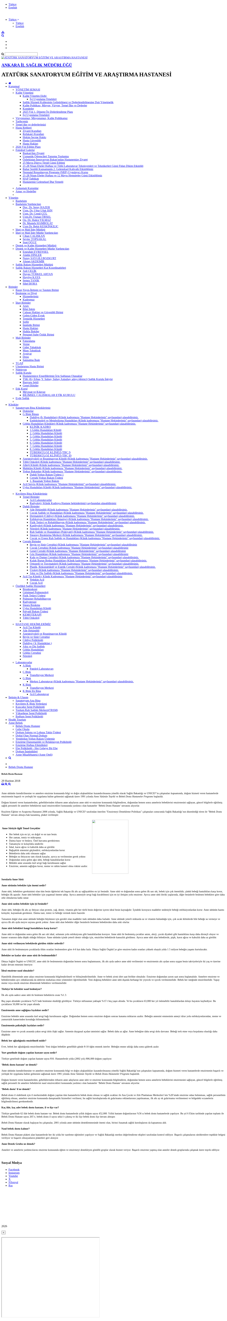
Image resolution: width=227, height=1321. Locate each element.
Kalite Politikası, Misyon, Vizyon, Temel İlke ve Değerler (55, 105)
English (13, 7)
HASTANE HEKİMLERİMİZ (33, 624)
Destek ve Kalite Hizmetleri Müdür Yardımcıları (42, 248)
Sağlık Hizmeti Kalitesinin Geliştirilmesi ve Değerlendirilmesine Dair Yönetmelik (68, 102)
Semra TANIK (31, 280)
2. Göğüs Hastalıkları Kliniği (46, 433)
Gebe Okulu (22, 729)
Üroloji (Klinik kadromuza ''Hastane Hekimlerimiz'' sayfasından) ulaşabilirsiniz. (74, 570)
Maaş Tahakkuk (32, 350)
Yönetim (13, 197)
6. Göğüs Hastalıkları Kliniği (46, 442)
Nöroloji (27, 655)
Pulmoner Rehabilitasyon (37, 598)
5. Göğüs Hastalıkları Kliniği (46, 439)
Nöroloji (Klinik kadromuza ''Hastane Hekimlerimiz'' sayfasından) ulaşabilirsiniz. (75, 528)
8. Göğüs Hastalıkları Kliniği (46, 449)
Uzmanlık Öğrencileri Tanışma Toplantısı (46, 156)
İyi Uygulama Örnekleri (43, 99)
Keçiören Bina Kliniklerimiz (31, 493)
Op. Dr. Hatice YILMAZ (37, 220)
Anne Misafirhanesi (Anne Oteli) (34, 754)
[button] (14, 19)
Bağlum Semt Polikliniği (29, 716)
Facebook (14, 1169)
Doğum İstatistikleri (27, 751)
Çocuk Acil (36, 582)
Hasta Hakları (30, 143)
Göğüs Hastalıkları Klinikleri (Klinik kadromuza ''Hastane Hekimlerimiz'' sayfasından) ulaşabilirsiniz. (79, 423)
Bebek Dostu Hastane (28, 726)
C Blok (27, 671)
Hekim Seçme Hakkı (34, 137)
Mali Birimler (23, 337)
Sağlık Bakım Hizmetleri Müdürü (34, 264)
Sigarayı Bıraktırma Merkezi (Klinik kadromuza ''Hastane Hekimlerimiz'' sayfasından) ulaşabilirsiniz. (86, 535)
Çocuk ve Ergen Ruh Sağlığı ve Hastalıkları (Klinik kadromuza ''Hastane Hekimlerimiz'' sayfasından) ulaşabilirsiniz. (95, 538)
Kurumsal (14, 86)
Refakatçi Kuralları (33, 134)
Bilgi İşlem (29, 309)
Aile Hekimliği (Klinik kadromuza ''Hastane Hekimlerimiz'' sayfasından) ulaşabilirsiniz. (79, 509)
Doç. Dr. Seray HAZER (36, 207)
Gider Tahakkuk (32, 347)
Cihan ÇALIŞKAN (34, 235)
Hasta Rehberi (24, 127)
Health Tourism (17, 719)
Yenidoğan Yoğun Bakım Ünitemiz (35, 738)
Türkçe (12, 4)
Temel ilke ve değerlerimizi (31, 124)
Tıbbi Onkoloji (31, 617)
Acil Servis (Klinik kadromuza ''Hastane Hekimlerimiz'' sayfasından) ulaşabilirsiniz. (69, 484)
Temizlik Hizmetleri (34, 318)
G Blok (27, 678)
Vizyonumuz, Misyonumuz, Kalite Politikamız (42, 118)
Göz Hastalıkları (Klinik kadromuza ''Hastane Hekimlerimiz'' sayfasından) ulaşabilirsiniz (79, 554)
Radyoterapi (29, 601)
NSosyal (13, 1182)
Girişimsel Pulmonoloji (35, 592)
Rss (11, 1185)
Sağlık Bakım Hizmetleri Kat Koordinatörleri (41, 267)
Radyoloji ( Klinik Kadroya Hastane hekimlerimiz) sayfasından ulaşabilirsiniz (73, 503)
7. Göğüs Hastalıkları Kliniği (46, 445)
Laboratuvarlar (24, 662)
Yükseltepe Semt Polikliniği (31, 713)
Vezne (26, 344)
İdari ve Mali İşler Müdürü (30, 229)
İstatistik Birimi (31, 325)
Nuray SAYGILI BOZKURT (39, 258)
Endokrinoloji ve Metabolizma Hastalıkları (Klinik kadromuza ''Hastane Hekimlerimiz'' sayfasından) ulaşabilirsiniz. (94, 420)
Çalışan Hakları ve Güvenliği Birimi (43, 312)
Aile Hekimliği (31, 630)
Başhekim (21, 200)
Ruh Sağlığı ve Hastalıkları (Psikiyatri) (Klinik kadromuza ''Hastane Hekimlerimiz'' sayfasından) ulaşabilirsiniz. (92, 531)
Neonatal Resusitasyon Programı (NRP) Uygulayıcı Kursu (55, 172)
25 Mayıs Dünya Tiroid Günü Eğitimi (44, 162)
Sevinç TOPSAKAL (34, 239)
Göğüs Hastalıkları (33, 649)
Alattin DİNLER (32, 255)
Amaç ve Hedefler (26, 191)
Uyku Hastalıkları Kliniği (37, 608)
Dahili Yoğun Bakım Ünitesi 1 (47, 474)
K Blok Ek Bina (32, 690)
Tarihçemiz (22, 121)
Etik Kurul (21, 388)
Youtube (13, 1175)
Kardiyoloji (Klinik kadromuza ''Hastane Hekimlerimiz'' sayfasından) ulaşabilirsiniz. (77, 525)
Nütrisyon (21, 369)
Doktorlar (28, 410)
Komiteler (28, 108)
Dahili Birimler (31, 506)
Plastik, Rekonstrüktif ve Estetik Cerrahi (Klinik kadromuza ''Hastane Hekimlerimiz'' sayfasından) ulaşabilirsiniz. (93, 566)
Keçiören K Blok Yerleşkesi (31, 703)
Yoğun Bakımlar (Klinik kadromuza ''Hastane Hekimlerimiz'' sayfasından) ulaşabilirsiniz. (72, 471)
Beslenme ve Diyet (26, 293)
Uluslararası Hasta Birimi (30, 366)
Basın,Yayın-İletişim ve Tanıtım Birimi (37, 290)
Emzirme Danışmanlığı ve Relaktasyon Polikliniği (43, 741)
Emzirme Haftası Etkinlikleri (32, 745)
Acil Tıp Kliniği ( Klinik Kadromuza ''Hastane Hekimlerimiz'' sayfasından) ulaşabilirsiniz (72, 576)
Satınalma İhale (31, 360)
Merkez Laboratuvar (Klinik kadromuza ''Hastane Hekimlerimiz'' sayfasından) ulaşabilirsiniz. (82, 681)
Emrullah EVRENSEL (36, 251)
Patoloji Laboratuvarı (41, 668)
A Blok (27, 665)
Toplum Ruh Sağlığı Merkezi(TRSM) (37, 710)
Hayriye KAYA (31, 277)
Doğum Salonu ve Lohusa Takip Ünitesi (38, 732)
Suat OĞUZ (30, 242)
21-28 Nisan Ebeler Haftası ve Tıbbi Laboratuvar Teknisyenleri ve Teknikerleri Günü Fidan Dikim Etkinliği (83, 165)
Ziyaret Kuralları (32, 130)
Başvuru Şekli (30, 382)
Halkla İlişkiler (31, 331)
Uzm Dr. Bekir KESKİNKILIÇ (40, 226)
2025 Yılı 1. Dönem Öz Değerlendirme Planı (48, 111)
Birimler (13, 286)
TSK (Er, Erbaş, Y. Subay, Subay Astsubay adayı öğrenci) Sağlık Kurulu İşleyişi (68, 379)
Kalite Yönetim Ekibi (34, 95)
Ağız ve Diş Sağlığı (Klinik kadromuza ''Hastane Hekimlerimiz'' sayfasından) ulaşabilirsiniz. (81, 573)
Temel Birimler (31, 496)
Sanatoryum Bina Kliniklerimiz (33, 407)
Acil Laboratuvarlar (41, 500)
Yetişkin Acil (37, 579)
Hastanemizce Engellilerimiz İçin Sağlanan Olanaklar (52, 375)
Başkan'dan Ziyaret (33, 153)
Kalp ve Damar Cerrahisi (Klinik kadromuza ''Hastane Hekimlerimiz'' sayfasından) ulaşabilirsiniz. (84, 557)
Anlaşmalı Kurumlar (27, 188)
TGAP (19, 363)
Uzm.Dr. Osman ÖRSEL (37, 216)
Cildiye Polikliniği (33, 640)
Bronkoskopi (30, 589)
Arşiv (26, 305)
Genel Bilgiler (30, 385)
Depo (26, 356)
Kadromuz (29, 299)
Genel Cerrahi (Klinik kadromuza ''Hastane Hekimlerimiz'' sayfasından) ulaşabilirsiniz (78, 550)
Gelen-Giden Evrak (34, 315)
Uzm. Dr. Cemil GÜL (35, 213)
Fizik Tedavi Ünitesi (34, 595)
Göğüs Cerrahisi (32, 652)
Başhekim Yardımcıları (28, 204)
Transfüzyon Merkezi (42, 675)
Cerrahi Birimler (32, 541)
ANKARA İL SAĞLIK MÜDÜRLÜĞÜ (36, 65)
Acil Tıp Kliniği (32, 627)
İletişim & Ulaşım (18, 697)
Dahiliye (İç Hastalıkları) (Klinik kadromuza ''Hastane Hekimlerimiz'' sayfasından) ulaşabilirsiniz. (84, 417)
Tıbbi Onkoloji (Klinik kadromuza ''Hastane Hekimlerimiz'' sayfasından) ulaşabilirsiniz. (71, 461)
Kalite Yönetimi (24, 92)
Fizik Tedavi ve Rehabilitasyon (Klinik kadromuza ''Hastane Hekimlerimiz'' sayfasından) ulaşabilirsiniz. (88, 522)
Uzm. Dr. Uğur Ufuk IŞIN (37, 210)
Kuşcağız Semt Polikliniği (30, 706)
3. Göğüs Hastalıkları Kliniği (46, 436)
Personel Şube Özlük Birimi (38, 334)
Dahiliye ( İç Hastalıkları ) (37, 643)
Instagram (14, 1172)
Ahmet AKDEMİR (33, 261)
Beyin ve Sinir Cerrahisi (36, 636)
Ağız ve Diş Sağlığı (34, 646)
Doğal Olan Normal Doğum (31, 735)
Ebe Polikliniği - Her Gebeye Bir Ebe (37, 748)
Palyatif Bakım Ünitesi (35, 611)
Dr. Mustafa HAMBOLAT (38, 223)
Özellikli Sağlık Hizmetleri (30, 585)
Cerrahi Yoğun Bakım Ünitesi (46, 477)
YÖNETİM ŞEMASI (28, 89)
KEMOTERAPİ (32, 614)
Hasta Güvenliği (32, 140)
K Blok (27, 684)
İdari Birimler (23, 302)
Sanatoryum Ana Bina (28, 700)
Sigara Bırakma (31, 605)
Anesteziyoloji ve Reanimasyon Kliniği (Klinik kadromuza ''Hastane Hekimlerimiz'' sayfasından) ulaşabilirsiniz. (85, 458)
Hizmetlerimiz (30, 296)
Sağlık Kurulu (23, 372)
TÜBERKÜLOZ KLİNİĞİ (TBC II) (50, 455)
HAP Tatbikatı (31, 178)
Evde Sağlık (22, 398)
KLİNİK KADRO (40, 426)
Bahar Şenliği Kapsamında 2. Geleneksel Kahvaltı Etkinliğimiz (58, 169)
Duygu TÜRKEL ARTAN (38, 274)
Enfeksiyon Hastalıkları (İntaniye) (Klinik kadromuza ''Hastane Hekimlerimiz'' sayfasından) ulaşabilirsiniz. (89, 519)
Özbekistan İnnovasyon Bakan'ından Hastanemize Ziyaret (55, 159)
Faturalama (29, 340)
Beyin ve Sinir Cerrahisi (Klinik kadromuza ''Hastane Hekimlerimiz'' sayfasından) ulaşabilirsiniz (83, 544)
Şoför (26, 321)
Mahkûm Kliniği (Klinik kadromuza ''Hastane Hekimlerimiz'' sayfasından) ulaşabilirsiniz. (72, 468)
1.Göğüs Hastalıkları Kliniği (45, 430)
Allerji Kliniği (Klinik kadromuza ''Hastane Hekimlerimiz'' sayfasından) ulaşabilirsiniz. (71, 465)
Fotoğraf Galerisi (25, 150)
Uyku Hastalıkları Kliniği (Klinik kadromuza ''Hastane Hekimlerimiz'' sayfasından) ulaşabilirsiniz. (77, 487)
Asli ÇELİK (30, 270)
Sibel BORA (30, 283)
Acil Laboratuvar (39, 694)
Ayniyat (27, 353)
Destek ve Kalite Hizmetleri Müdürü (36, 245)
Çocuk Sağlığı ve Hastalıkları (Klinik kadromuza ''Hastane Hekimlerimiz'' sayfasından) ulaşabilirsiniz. (87, 512)
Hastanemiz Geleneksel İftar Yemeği (43, 181)
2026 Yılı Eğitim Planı (28, 146)
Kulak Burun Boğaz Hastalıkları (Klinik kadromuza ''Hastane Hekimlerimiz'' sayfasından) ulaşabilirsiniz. (88, 560)
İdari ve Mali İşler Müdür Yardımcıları (37, 232)
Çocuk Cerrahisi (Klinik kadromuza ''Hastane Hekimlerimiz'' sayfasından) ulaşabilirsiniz (79, 547)
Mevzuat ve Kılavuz (34, 391)
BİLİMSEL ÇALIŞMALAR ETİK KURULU (49, 395)
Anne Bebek (16, 722)
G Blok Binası (31, 414)
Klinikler (13, 404)
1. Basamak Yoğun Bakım (44, 480)
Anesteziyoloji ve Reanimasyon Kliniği (45, 633)
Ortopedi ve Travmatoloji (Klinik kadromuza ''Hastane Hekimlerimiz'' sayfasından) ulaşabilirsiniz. (84, 563)
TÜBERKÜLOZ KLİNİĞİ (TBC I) (50, 452)
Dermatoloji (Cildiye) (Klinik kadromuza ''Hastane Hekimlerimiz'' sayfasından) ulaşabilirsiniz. (82, 515)
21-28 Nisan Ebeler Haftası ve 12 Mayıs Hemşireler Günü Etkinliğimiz (62, 175)
